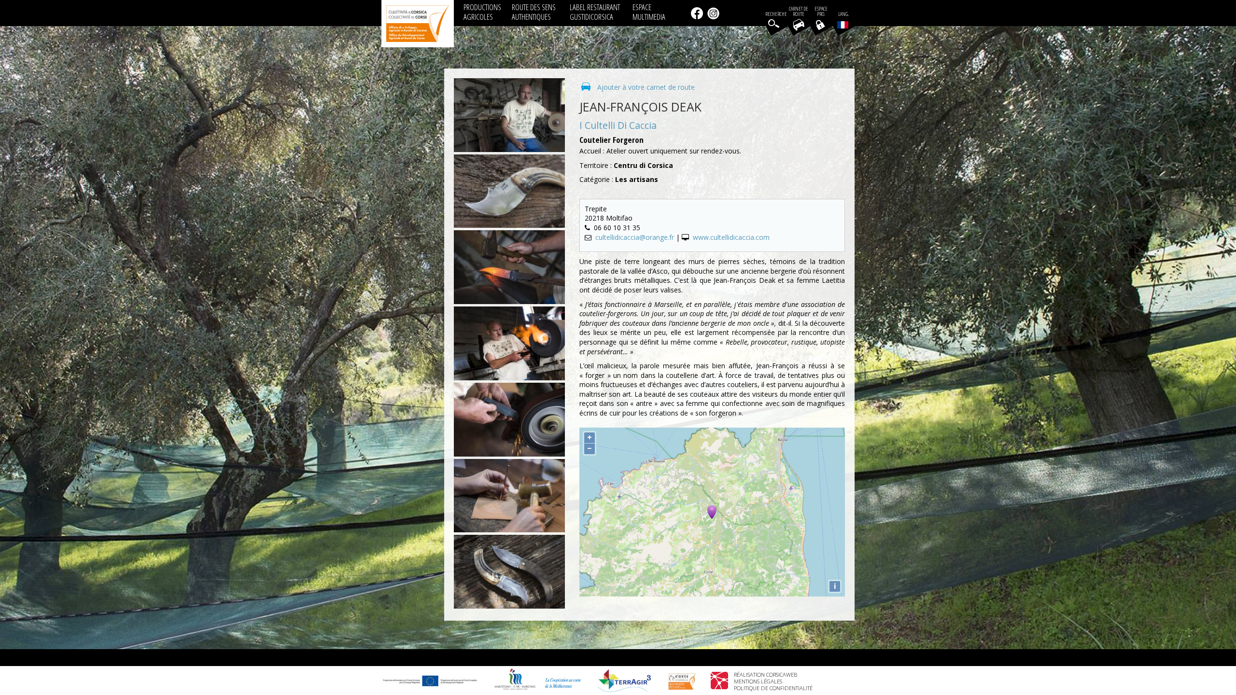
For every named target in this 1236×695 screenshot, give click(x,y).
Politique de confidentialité (773, 688)
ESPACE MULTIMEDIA (648, 11)
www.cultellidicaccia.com (731, 237)
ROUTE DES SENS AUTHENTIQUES (534, 11)
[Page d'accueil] (417, 23)
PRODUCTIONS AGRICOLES (482, 11)
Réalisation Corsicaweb (765, 674)
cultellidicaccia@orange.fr (634, 237)
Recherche (776, 14)
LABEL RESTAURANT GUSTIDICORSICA (595, 11)
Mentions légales (758, 681)
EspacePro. (821, 11)
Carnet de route (798, 11)
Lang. (843, 14)
